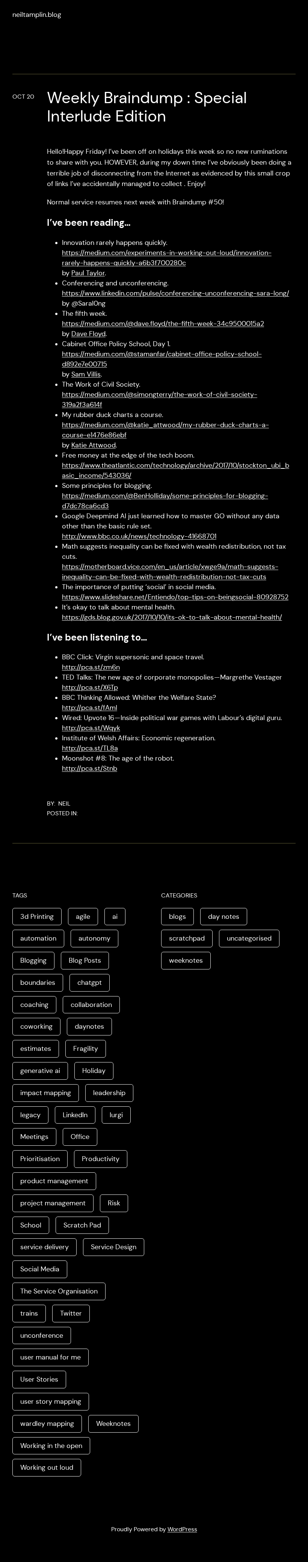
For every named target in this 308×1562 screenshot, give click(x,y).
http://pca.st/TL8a (90, 748)
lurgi (116, 1115)
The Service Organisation (59, 1291)
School (30, 1225)
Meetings (34, 1137)
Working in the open (51, 1446)
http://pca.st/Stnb (89, 768)
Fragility (85, 1048)
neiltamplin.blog (36, 15)
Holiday (94, 1071)
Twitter (71, 1313)
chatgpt (89, 982)
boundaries (37, 982)
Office (80, 1137)
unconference (41, 1335)
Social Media (39, 1269)
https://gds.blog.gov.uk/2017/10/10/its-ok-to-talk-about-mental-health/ (172, 617)
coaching (34, 1005)
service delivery (44, 1247)
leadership (109, 1093)
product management (54, 1181)
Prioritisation (40, 1159)
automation (38, 938)
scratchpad (187, 938)
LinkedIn (75, 1115)
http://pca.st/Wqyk (91, 728)
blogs (177, 916)
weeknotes (186, 960)
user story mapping (50, 1401)
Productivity (100, 1159)
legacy (30, 1115)
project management (53, 1203)
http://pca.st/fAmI (89, 708)
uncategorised (249, 938)
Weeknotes (113, 1423)
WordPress (182, 1529)
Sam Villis (86, 374)
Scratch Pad (82, 1225)
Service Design (113, 1247)
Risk (114, 1203)
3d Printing (37, 916)
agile (83, 916)
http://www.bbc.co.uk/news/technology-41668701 (139, 536)
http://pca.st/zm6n (91, 667)
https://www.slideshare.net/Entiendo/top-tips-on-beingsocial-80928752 (175, 597)
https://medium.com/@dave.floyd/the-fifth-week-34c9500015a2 (163, 324)
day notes (223, 916)
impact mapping (45, 1093)
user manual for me (50, 1357)
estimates (35, 1048)
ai (115, 916)
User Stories (39, 1379)
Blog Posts (85, 960)
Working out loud (46, 1467)
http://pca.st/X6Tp (90, 687)
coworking (36, 1026)
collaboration (91, 1005)
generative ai (40, 1071)
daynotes (89, 1026)
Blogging (33, 960)
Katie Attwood (93, 445)
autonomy (94, 938)
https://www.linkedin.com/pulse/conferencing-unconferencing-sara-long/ (175, 293)
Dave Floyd (88, 334)
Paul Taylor (88, 273)
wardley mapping (47, 1423)
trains (29, 1313)
